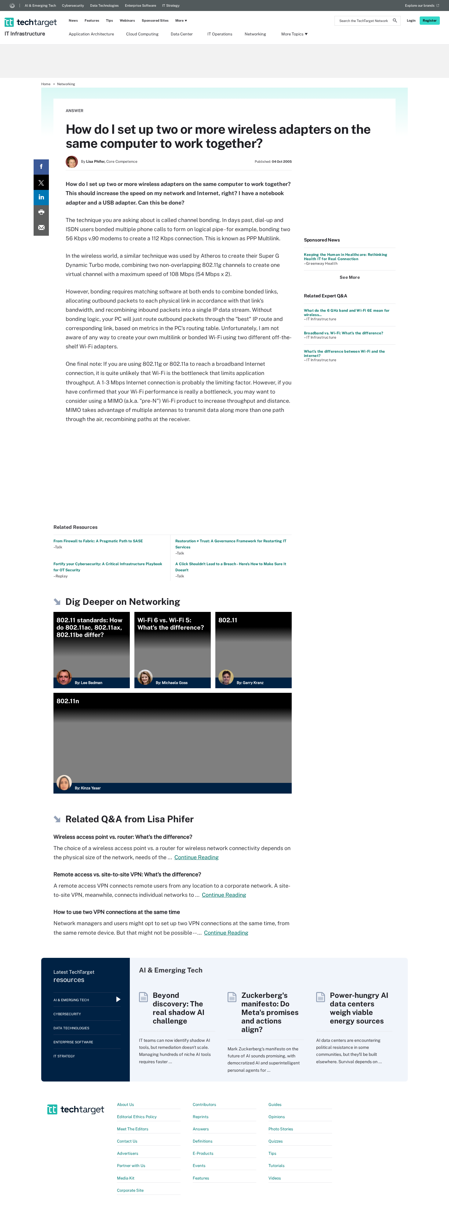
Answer (74, 110)
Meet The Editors (132, 1129)
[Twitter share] (41, 182)
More (179, 20)
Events (199, 1165)
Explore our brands (420, 5)
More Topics (292, 34)
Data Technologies (104, 5)
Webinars (127, 20)
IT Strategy (171, 5)
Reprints (201, 1116)
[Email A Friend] (41, 228)
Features (92, 20)
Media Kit (125, 1178)
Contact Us (127, 1141)
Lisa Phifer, (95, 161)
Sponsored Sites (155, 20)
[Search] (394, 21)
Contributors (204, 1104)
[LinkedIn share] (41, 197)
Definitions (203, 1141)
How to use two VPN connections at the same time (116, 912)
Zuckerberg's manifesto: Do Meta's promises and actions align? (270, 1012)
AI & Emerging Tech (40, 5)
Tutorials (276, 1165)
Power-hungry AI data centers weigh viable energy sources (359, 1008)
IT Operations (219, 34)
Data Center (182, 34)
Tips (109, 20)
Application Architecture (91, 34)
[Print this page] (41, 212)
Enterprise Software (140, 5)
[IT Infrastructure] (31, 14)
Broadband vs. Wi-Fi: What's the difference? (343, 333)
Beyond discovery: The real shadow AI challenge (178, 1008)
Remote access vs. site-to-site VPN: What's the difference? (127, 874)
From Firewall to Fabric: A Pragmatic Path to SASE (98, 541)
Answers (201, 1129)
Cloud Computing (142, 34)
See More (350, 277)
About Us (125, 1104)
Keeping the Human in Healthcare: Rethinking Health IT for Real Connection (345, 257)
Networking (255, 34)
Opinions (276, 1116)
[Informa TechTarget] (12, 5)
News (73, 20)
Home (45, 84)
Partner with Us (131, 1165)
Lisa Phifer (170, 818)
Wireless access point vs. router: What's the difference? (122, 837)
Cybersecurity (73, 5)
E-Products (203, 1153)
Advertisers (127, 1153)
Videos (274, 1178)
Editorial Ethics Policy (137, 1116)
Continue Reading (196, 857)
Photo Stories (280, 1129)
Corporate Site (130, 1190)
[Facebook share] (41, 167)
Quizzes (275, 1141)
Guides (275, 1104)
